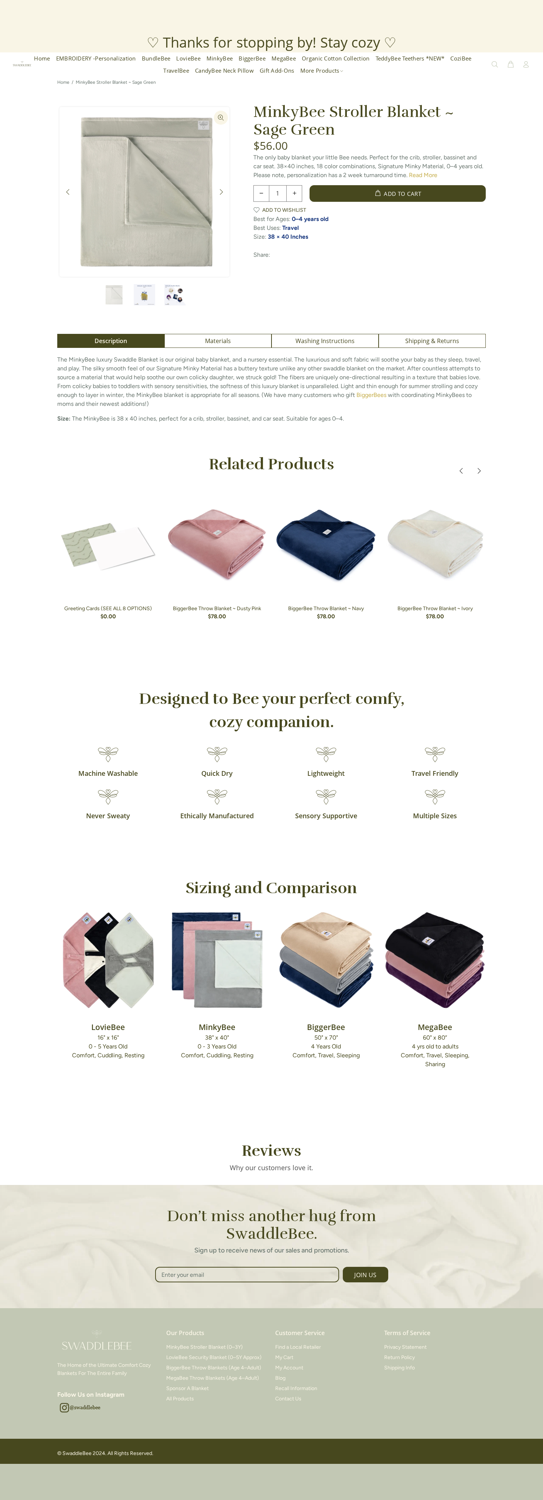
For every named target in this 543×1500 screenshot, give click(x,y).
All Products (180, 1399)
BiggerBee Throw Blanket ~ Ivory (435, 608)
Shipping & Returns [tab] (432, 341)
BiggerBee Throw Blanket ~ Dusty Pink (217, 608)
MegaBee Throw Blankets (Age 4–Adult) (212, 1378)
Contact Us (288, 1399)
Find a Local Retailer (298, 1347)
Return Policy (399, 1357)
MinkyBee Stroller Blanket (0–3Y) (204, 1347)
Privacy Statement (405, 1347)
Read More (423, 175)
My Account (289, 1368)
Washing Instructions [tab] (325, 341)
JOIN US (365, 1275)
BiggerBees (371, 394)
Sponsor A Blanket (187, 1388)
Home (63, 82)
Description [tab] (111, 341)
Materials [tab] (218, 341)
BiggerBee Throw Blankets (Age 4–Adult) (213, 1368)
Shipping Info (399, 1368)
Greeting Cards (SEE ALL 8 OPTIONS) (108, 608)
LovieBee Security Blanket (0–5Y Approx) (214, 1357)
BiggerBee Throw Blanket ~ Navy (326, 608)
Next (221, 192)
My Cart (284, 1357)
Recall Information (296, 1388)
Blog (280, 1378)
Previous (68, 192)
